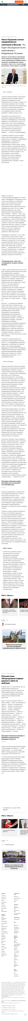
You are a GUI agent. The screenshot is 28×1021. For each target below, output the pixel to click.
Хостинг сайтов (15, 948)
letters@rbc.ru (6, 996)
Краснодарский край (4, 933)
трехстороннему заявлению (10, 347)
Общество (3, 898)
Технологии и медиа (4, 902)
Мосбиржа (14, 1000)
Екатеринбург (4, 921)
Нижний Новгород (3, 936)
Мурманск (3, 953)
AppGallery (16, 975)
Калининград (4, 931)
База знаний (3, 908)
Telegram (16, 899)
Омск (2, 924)
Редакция (16, 930)
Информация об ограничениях (8, 1005)
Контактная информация (16, 927)
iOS (15, 972)
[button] (9, 607)
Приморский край (4, 955)
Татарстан (3, 944)
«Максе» (5, 809)
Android (15, 974)
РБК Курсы (15, 962)
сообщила (13, 694)
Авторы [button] (3, 620)
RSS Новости (16, 919)
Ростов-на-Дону (3, 942)
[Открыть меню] (26, 2)
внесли (16, 499)
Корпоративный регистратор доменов (16, 945)
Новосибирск (4, 923)
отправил (21, 464)
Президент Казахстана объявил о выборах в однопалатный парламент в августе (13, 737)
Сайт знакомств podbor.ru (16, 955)
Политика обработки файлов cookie (9, 1013)
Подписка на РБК (16, 911)
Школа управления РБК (16, 965)
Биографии (3, 906)
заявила (3, 328)
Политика (3, 36)
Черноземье (4, 947)
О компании (16, 925)
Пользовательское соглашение (8, 1009)
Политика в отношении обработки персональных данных (12, 1011)
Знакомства (16, 952)
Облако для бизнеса (15, 941)
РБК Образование (4, 911)
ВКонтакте (16, 896)
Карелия (3, 951)
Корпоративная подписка (17, 914)
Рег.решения (16, 951)
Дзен (15, 901)
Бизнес (2, 900)
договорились (5, 141)
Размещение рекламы (16, 932)
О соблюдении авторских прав (8, 1007)
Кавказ (2, 949)
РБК (2, 259)
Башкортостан (4, 926)
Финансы (3, 905)
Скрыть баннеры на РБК (16, 907)
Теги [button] (7, 620)
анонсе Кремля (20, 132)
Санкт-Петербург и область (4, 918)
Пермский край (3, 939)
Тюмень (3, 946)
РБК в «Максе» (7, 595)
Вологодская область (4, 929)
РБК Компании (16, 959)
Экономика (3, 897)
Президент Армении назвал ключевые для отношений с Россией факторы (11, 483)
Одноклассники (17, 898)
